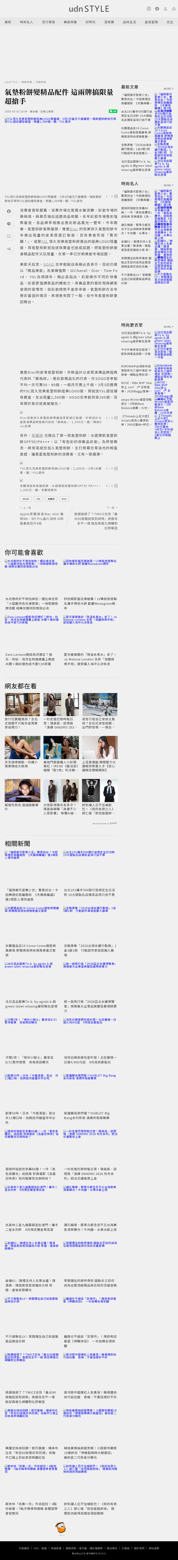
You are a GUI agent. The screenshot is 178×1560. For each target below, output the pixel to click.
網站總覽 (154, 1548)
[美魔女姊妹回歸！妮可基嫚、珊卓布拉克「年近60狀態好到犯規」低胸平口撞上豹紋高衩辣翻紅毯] (32, 1427)
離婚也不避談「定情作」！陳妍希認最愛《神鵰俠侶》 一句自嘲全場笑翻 (90, 1341)
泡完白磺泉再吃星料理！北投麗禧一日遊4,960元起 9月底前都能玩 (90, 1059)
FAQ (36, 1548)
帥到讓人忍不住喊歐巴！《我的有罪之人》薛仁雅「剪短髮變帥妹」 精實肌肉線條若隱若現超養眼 (99, 809)
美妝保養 (70, 22)
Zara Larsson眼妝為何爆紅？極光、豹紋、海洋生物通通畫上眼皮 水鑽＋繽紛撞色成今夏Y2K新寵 (30, 659)
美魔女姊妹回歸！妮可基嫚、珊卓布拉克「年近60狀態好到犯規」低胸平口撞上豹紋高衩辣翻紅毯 (31, 1453)
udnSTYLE (11, 82)
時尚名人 (26, 22)
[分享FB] (9, 211)
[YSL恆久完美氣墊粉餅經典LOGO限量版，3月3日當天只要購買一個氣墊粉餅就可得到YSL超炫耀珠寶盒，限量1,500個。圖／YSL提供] (61, 154)
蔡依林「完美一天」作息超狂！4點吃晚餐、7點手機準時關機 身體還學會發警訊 (31, 1508)
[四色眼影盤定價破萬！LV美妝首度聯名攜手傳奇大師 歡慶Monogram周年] (90, 577)
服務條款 (71, 1548)
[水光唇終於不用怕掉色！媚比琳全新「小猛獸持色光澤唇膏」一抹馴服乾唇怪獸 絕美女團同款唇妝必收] (32, 577)
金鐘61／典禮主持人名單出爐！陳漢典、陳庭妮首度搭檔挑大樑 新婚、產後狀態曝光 (30, 1285)
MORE (167, 88)
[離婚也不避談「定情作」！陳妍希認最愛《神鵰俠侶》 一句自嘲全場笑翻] (90, 1315)
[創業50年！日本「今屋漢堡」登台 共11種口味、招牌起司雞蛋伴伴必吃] (32, 1092)
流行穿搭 (48, 22)
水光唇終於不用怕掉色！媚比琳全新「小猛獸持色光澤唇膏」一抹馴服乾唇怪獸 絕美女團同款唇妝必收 (31, 603)
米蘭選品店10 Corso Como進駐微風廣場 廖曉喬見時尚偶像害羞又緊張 (30, 950)
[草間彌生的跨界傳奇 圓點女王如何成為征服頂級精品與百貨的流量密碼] (90, 1259)
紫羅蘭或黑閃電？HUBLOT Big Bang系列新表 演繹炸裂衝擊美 (87, 1115)
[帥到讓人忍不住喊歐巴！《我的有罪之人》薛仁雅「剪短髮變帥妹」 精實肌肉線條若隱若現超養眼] (90, 1483)
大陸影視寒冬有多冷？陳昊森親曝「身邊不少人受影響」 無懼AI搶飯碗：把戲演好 (60, 809)
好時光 (91, 22)
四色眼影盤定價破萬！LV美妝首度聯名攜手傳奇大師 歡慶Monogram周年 (90, 603)
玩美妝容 (41, 82)
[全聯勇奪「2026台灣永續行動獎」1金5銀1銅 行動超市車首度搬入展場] (90, 925)
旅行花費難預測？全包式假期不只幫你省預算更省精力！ (21, 723)
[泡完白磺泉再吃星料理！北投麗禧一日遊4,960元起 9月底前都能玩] (90, 1036)
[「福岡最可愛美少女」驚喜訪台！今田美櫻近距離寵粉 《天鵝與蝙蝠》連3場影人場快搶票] (32, 869)
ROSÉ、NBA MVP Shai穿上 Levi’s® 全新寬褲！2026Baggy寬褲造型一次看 (136, 389)
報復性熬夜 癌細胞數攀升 (22, 807)
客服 (44, 1548)
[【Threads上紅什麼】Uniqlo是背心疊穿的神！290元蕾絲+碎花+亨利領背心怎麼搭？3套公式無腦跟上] (164, 420)
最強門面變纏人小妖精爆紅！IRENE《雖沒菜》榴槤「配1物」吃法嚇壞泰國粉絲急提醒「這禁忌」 (60, 766)
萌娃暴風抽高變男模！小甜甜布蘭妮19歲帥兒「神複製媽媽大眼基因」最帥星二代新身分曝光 (90, 1453)
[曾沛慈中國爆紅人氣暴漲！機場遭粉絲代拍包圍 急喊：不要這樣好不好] (90, 1371)
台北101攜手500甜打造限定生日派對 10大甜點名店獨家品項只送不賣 (89, 892)
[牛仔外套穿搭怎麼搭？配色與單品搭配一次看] (164, 353)
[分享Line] (9, 224)
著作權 (83, 1548)
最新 (8, 22)
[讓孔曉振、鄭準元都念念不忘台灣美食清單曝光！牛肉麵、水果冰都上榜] (90, 1204)
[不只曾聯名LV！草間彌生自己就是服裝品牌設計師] (32, 1315)
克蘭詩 (51, 498)
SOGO (26, 498)
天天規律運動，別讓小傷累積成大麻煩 (21, 764)
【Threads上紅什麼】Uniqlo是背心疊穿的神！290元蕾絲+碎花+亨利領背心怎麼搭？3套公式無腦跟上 (136, 424)
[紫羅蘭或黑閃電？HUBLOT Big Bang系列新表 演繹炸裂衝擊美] (90, 1092)
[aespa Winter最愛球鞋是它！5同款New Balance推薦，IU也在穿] (164, 403)
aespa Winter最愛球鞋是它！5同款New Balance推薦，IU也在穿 (136, 405)
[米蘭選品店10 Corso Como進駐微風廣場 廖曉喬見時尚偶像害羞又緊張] (32, 925)
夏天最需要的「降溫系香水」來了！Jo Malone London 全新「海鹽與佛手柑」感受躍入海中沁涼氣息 (90, 659)
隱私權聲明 (96, 1548)
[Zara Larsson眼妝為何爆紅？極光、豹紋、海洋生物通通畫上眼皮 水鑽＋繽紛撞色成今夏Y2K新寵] (32, 633)
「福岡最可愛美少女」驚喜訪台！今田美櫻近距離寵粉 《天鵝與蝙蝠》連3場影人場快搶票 (31, 894)
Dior (64, 498)
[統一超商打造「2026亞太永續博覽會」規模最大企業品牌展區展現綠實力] (90, 980)
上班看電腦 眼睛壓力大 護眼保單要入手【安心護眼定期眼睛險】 (99, 766)
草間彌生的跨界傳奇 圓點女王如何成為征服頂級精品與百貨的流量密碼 (90, 1282)
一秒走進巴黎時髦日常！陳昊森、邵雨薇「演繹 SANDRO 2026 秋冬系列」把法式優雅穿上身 (59, 723)
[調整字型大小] (9, 248)
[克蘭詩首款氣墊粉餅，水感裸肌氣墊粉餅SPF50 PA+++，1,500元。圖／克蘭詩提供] (69, 480)
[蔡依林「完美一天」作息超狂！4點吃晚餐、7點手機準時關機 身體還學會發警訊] (32, 1483)
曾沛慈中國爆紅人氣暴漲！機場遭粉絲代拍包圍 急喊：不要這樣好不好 (90, 1394)
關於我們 (139, 1548)
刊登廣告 (24, 1548)
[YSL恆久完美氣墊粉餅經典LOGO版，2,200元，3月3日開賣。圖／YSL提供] (69, 462)
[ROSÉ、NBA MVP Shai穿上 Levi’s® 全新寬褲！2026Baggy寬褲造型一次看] (164, 387)
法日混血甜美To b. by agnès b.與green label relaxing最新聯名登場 (31, 1003)
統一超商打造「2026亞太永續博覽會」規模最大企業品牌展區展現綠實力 (90, 1006)
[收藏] (9, 236)
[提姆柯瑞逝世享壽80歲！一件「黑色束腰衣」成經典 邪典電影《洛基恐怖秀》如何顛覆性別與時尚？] (32, 1148)
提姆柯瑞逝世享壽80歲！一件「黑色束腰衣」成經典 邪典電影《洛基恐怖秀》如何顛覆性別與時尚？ (30, 1173)
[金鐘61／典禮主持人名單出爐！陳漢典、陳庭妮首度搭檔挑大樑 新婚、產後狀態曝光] (32, 1259)
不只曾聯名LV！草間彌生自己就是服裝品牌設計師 (136, 279)
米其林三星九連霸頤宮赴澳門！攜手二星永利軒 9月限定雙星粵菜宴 (31, 1227)
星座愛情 (151, 22)
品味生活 (129, 22)
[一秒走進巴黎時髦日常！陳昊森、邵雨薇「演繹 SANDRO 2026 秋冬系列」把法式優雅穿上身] (90, 1148)
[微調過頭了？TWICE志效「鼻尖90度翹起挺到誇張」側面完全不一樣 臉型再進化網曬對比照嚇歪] (32, 1371)
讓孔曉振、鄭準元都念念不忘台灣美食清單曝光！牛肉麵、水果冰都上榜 (90, 1227)
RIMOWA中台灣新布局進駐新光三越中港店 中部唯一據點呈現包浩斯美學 (136, 372)
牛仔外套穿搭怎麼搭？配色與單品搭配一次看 (136, 351)
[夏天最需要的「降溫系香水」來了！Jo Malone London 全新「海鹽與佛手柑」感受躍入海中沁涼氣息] (90, 633)
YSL (39, 498)
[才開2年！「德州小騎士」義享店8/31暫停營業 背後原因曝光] (32, 1036)
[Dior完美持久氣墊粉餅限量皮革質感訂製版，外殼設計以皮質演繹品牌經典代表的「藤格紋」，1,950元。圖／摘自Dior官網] (69, 412)
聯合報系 (112, 1548)
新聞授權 (56, 1548)
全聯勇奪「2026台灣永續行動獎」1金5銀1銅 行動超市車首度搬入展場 (90, 950)
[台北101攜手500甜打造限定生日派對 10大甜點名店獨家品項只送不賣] (90, 869)
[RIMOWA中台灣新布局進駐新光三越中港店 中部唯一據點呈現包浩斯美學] (164, 370)
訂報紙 (126, 1548)
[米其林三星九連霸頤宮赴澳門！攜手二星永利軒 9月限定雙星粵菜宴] (32, 1204)
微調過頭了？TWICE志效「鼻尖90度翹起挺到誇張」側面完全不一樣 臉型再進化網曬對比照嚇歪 (30, 1397)
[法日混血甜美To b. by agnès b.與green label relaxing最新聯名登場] (32, 980)
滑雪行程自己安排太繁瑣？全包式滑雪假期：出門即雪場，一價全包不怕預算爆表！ (98, 723)
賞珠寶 (109, 22)
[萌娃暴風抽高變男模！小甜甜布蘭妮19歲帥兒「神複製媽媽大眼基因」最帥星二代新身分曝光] (90, 1427)
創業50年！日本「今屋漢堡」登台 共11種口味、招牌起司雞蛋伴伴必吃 (32, 1118)
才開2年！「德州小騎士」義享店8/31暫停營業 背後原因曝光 (29, 1059)
